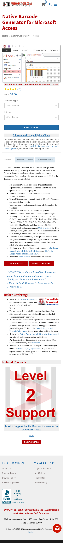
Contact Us (39, 478)
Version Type (11, 100)
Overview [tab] (8, 160)
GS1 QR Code (34, 251)
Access (36, 35)
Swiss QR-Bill (21, 251)
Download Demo (41, 263)
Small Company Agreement (28, 348)
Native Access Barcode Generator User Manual (39, 334)
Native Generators (20, 35)
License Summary (27, 300)
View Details (32, 442)
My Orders (39, 473)
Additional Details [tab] (25, 160)
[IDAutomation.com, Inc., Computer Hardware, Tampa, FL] (13, 496)
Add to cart (32, 128)
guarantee (36, 343)
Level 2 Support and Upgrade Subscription (31, 147)
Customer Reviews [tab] (45, 160)
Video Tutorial (24, 257)
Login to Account (42, 468)
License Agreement (11, 482)
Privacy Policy (9, 478)
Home (5, 35)
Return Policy (40, 482)
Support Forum (9, 473)
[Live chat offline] (57, 528)
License (8, 112)
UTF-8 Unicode (44, 228)
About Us (6, 468)
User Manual (16, 263)
